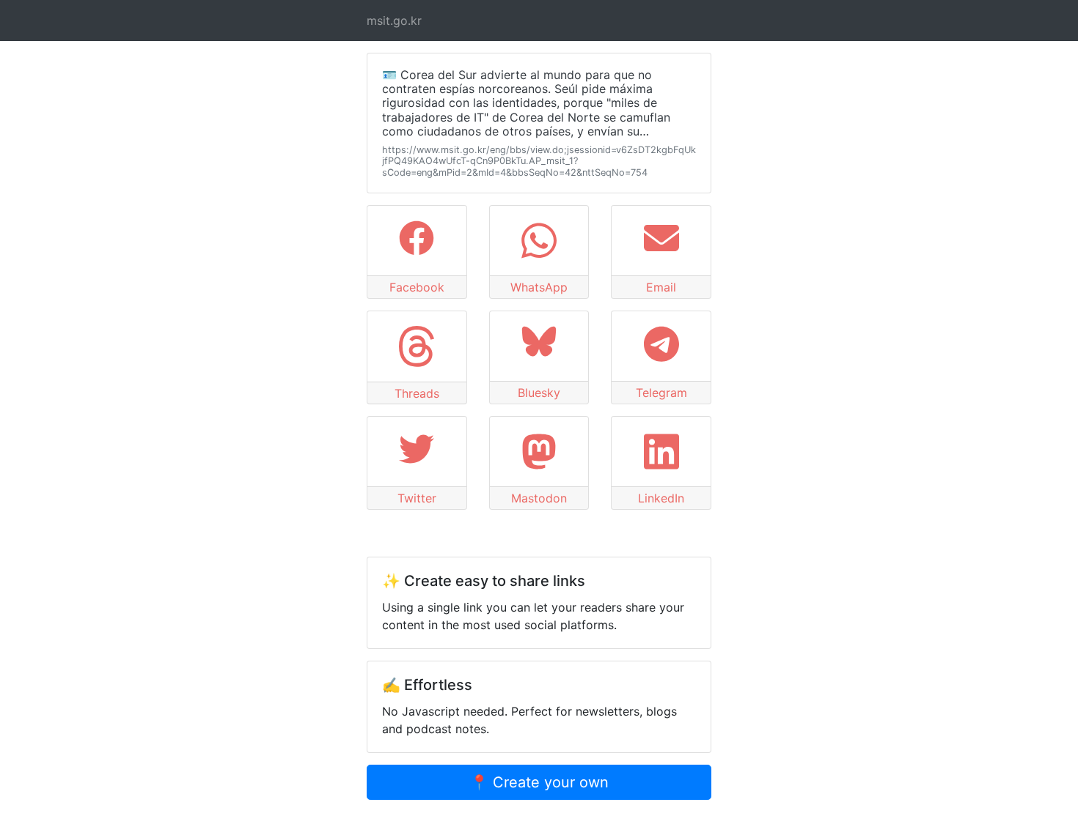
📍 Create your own (539, 782)
